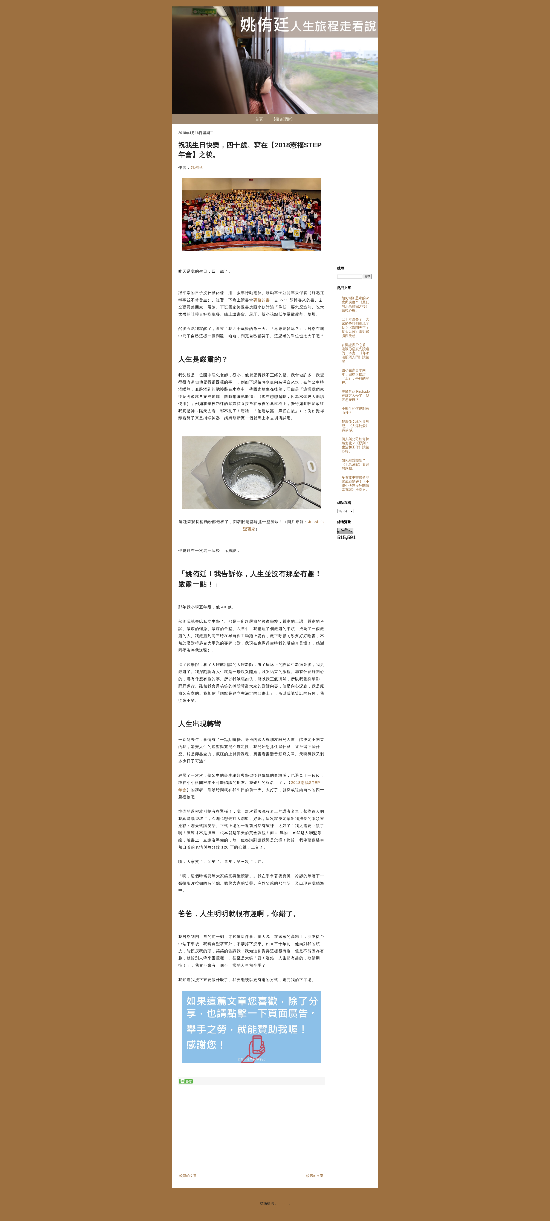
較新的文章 (188, 1176)
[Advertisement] (251, 1137)
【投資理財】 (283, 119)
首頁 (259, 119)
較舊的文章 (314, 1176)
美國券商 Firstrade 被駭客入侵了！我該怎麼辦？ (356, 395)
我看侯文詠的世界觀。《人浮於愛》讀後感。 (355, 426)
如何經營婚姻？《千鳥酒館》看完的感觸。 (355, 464)
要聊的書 (261, 300)
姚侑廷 (197, 167)
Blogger (283, 1203)
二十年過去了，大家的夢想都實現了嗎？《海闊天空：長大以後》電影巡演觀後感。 (355, 327)
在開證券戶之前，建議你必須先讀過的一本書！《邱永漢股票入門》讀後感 (355, 353)
